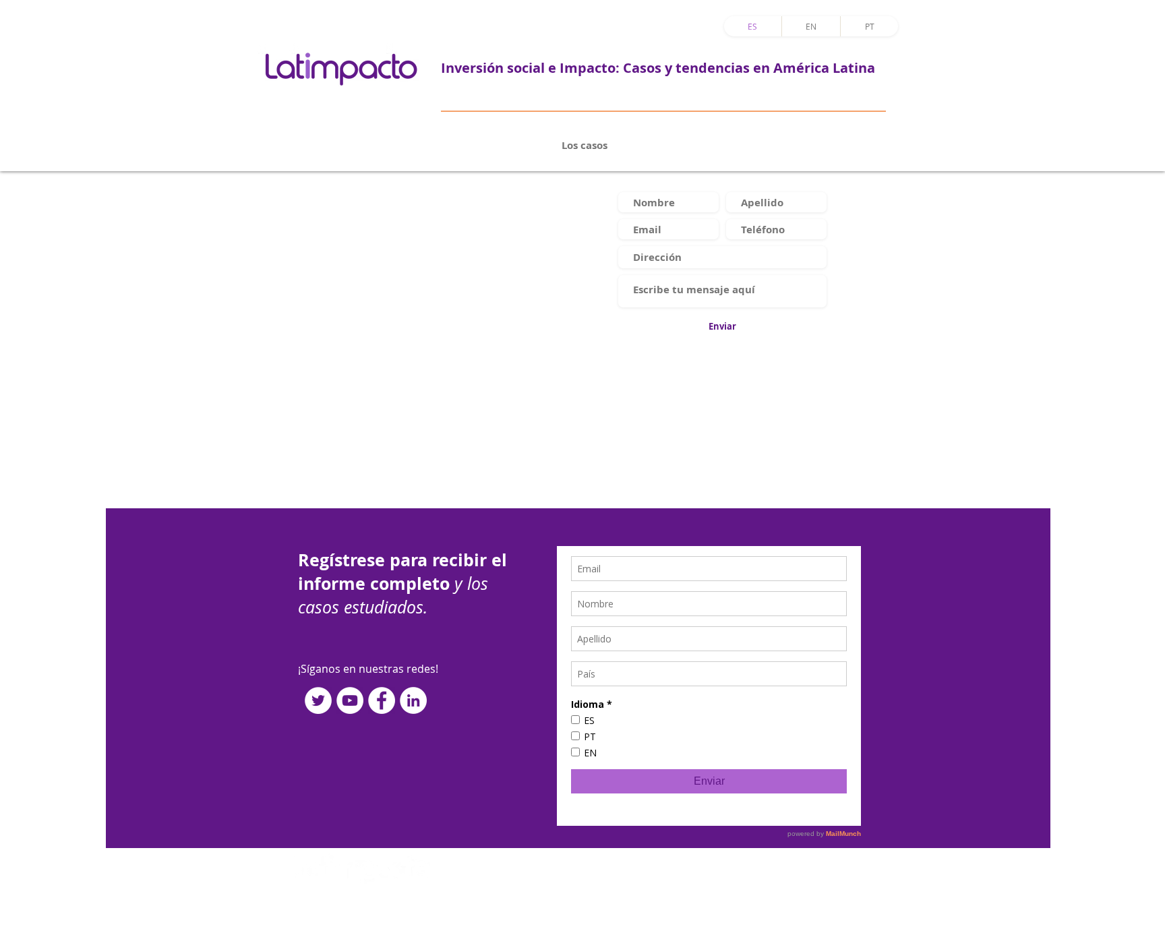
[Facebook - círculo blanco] (381, 700)
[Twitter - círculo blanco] (318, 700)
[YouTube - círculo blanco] (349, 700)
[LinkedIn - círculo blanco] (413, 700)
